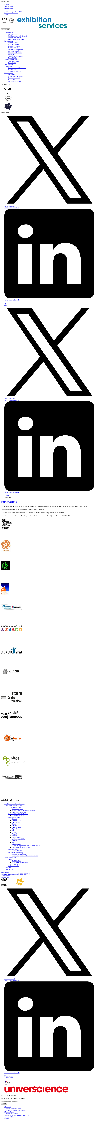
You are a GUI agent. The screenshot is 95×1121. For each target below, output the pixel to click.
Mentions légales (9, 1112)
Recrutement (12, 69)
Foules (14, 832)
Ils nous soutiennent (14, 78)
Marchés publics (13, 48)
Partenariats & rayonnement (16, 39)
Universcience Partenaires (15, 49)
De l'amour (15, 825)
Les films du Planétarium (19, 854)
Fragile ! (14, 834)
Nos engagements (13, 61)
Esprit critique (8, 64)
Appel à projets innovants (15, 56)
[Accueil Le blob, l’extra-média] (20, 885)
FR (5, 303)
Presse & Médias (13, 42)
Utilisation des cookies (11, 1113)
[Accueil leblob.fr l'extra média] (8, 109)
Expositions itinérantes (14, 817)
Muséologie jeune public (15, 807)
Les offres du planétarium (15, 852)
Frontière (14, 835)
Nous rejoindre (8, 1077)
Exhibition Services (14, 46)
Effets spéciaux (16, 827)
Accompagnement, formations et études (23, 810)
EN (5, 305)
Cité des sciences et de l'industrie (14, 11)
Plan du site (7, 1107)
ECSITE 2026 (16, 864)
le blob (6, 14)
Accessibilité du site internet (12, 1108)
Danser (14, 824)
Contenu (6, 4)
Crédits (6, 1118)
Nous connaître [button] (8, 32)
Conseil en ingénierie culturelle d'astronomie (25, 856)
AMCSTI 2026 (16, 861)
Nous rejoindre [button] (8, 66)
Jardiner (14, 840)
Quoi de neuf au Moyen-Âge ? (21, 847)
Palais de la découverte (11, 13)
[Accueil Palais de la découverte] (8, 101)
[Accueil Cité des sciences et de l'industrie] (8, 94)
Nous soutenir (8, 1076)
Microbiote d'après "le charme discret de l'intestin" (26, 846)
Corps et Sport (16, 822)
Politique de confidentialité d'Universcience (17, 1115)
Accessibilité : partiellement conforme (15, 1110)
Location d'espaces (13, 44)
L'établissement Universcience (17, 68)
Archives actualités (13, 866)
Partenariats (9, 501)
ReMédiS (11, 54)
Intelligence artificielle (18, 839)
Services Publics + (9, 1117)
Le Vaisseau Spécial (18, 815)
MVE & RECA (12, 58)
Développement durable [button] (11, 59)
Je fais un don (12, 79)
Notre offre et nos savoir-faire (13, 805)
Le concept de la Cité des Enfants (18, 814)
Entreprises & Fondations (15, 76)
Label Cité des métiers (14, 51)
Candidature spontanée (15, 71)
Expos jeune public (17, 809)
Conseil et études (17, 851)
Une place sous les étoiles (15, 81)
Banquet (14, 819)
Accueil (6, 495)
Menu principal (8, 6)
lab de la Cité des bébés (19, 812)
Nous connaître (8, 869)
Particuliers (11, 74)
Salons (10, 859)
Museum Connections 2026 (20, 862)
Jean (13, 842)
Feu (13, 830)
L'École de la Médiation (15, 53)
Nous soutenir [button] (8, 73)
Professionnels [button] (8, 41)
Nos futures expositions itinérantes (14, 804)
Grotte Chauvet (16, 837)
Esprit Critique (16, 829)
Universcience (12, 34)
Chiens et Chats (16, 820)
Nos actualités (12, 63)
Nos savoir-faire (13, 849)
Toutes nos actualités (10, 857)
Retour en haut (5, 877)
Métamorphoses (16, 844)
